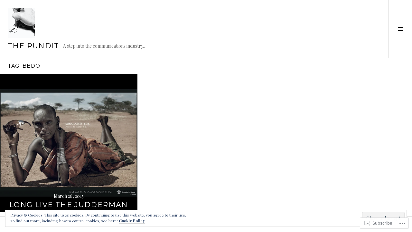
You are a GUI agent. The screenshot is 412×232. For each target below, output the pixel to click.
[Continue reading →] (68, 143)
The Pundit (33, 46)
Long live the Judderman (68, 204)
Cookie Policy (132, 220)
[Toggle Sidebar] (400, 29)
